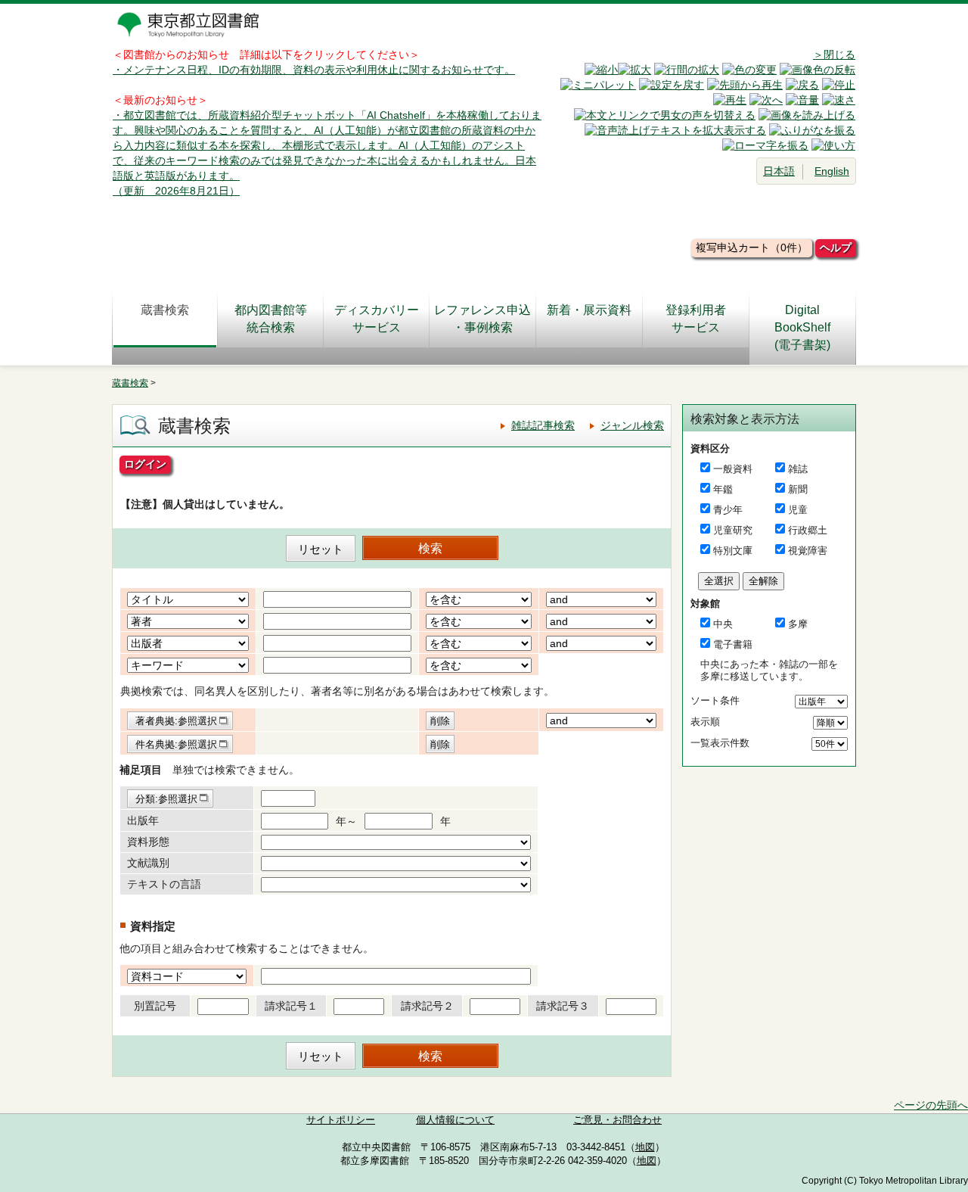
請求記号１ (291, 1006)
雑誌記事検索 (543, 425)
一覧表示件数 (719, 743)
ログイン (145, 464)
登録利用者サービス (696, 318)
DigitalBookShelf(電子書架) (802, 327)
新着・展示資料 (589, 309)
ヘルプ (836, 247)
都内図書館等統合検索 (270, 318)
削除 (440, 721)
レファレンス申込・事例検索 (482, 318)
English (831, 171)
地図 (645, 1147)
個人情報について (455, 1120)
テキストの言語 (164, 884)
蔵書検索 (165, 309)
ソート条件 (715, 700)
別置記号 (155, 1006)
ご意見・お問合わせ (617, 1120)
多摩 (798, 624)
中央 (723, 624)
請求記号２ (427, 1006)
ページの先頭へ (931, 1105)
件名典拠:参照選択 (176, 744)
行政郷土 (807, 530)
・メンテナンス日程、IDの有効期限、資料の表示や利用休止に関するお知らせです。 (314, 70)
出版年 (143, 820)
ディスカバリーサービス (376, 318)
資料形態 (148, 842)
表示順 (705, 721)
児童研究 (732, 530)
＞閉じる (834, 54)
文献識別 (148, 863)
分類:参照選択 (166, 799)
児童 (798, 509)
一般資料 (732, 469)
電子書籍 (732, 644)
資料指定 (152, 926)
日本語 (779, 171)
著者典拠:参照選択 (176, 721)
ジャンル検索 (632, 425)
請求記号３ (562, 1006)
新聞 (798, 489)
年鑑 (723, 489)
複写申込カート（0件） (752, 247)
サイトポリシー (340, 1120)
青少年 (728, 509)
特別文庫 (732, 550)
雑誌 (798, 469)
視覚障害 (807, 550)
